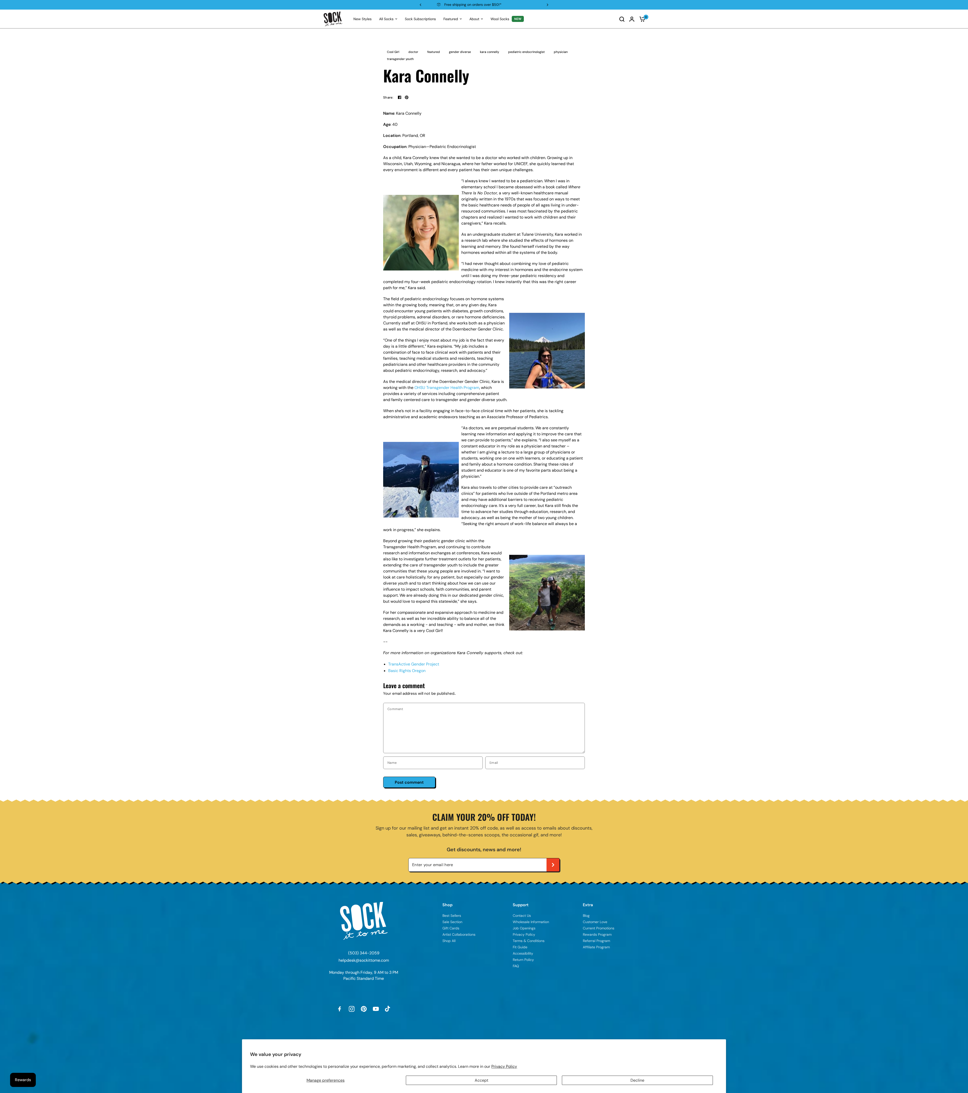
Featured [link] (450, 19)
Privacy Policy (504, 1066)
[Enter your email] (553, 865)
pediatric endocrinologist (526, 52)
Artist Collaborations (458, 934)
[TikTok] (388, 1008)
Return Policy (523, 959)
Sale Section (452, 922)
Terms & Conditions (528, 940)
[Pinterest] (363, 1008)
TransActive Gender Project (413, 664)
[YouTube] (375, 1008)
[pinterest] (407, 97)
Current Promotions (598, 928)
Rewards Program (483, 4)
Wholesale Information (531, 922)
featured (433, 52)
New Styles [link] (362, 19)
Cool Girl (393, 52)
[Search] (622, 19)
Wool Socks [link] (500, 19)
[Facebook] (400, 97)
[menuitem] (362, 19)
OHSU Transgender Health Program (446, 387)
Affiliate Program (596, 947)
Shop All (449, 940)
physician (561, 52)
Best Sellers (451, 915)
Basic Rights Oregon (407, 670)
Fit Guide (520, 947)
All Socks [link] (386, 19)
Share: (388, 97)
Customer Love (595, 922)
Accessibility (523, 953)
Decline (637, 1080)
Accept (481, 1080)
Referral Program (596, 940)
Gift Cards (450, 928)
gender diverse (460, 52)
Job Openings (524, 928)
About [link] (474, 19)
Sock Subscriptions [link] (420, 19)
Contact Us (522, 915)
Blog (586, 915)
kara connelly (489, 52)
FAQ (516, 966)
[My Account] (632, 19)
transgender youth (400, 59)
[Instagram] (351, 1008)
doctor (413, 52)
